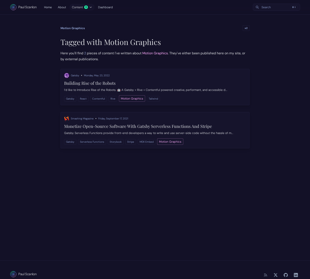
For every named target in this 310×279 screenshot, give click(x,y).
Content (79, 7)
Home (48, 7)
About (62, 7)
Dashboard (105, 7)
